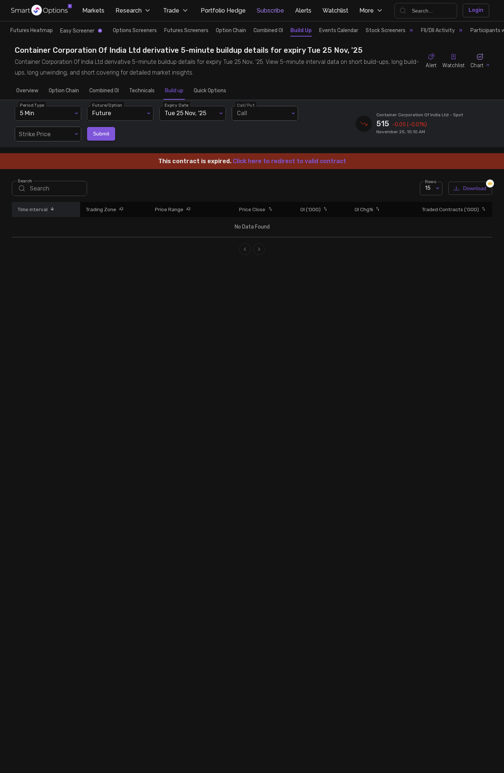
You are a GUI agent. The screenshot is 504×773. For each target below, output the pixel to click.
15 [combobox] (428, 188)
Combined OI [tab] (104, 90)
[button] (51, 209)
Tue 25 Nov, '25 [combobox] (185, 113)
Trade (171, 10)
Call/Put (246, 104)
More (366, 10)
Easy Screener (77, 31)
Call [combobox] (242, 113)
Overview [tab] (27, 90)
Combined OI (268, 30)
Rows (430, 181)
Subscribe (270, 10)
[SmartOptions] (41, 10)
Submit (101, 134)
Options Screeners (135, 30)
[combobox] (48, 134)
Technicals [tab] (142, 90)
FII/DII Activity (438, 30)
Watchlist (335, 10)
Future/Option (107, 104)
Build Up (301, 30)
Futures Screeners (186, 30)
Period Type (32, 104)
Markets (93, 10)
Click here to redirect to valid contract (289, 161)
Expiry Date (177, 104)
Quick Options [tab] (210, 90)
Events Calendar (338, 30)
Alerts (303, 10)
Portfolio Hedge (223, 10)
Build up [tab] (174, 90)
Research (128, 10)
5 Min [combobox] (27, 113)
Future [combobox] (101, 113)
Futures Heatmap (31, 30)
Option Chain (231, 30)
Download (474, 188)
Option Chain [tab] (64, 90)
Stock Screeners (385, 30)
